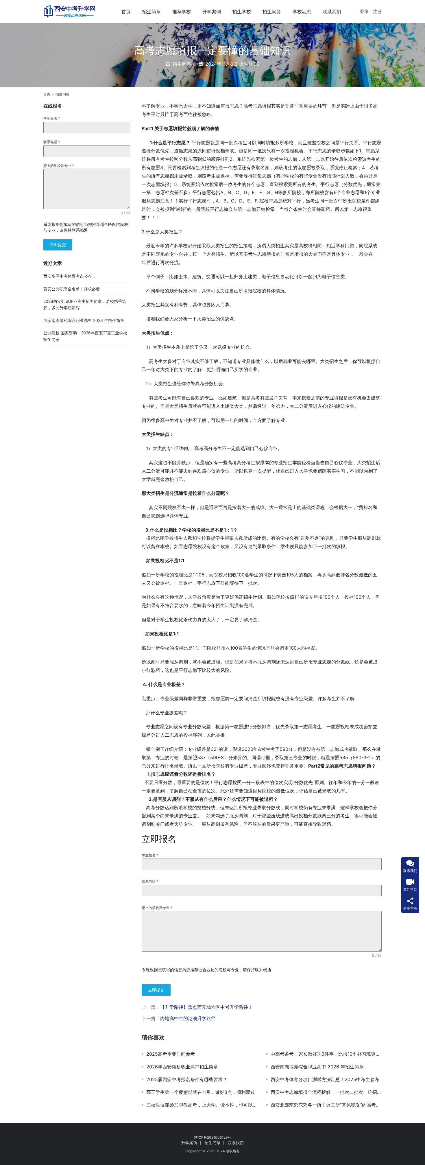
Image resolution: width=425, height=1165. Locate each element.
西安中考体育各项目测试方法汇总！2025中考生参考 (325, 1079)
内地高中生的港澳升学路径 (188, 1018)
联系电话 (150, 881)
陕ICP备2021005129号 (212, 1137)
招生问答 (272, 11)
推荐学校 (181, 11)
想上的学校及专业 (157, 908)
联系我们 (332, 11)
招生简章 (151, 11)
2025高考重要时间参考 (170, 1054)
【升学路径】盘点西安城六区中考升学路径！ (206, 1007)
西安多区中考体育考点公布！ (69, 276)
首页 (126, 11)
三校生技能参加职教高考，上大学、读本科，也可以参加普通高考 (201, 1104)
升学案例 (211, 11)
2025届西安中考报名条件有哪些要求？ (186, 1079)
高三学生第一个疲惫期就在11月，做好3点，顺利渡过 (200, 1092)
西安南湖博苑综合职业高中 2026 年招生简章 (317, 1066)
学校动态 (302, 11)
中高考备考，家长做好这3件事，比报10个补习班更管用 (326, 1054)
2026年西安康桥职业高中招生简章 (182, 1066)
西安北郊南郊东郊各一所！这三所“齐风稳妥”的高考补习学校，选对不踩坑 (326, 1104)
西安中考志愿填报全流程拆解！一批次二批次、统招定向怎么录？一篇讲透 (326, 1092)
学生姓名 (150, 855)
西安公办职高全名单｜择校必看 (71, 288)
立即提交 (156, 989)
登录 (364, 11)
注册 (377, 11)
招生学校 (241, 11)
